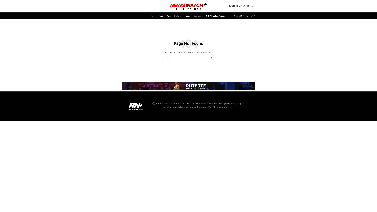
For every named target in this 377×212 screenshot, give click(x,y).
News (161, 16)
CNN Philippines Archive (215, 16)
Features (177, 16)
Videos (187, 16)
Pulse (169, 16)
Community (197, 16)
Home (153, 16)
